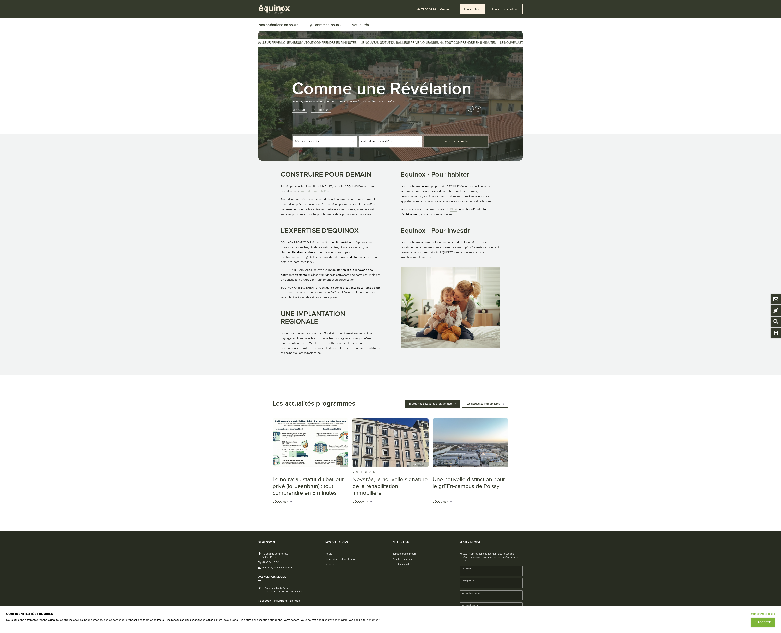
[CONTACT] (776, 299)
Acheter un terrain (403, 559)
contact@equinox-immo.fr (277, 567)
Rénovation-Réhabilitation (340, 559)
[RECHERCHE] (776, 322)
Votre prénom (468, 580)
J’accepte (763, 622)
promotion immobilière (314, 191)
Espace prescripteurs (404, 553)
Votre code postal (470, 605)
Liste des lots (321, 107)
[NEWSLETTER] (776, 310)
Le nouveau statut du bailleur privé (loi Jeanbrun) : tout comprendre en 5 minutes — (276, 43)
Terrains (329, 564)
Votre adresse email (471, 593)
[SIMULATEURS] (776, 333)
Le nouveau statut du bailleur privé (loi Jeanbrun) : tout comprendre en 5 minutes (308, 486)
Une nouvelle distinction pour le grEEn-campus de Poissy (469, 483)
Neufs (328, 553)
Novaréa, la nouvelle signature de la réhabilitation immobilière (390, 483)
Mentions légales (402, 564)
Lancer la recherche (456, 141)
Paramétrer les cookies (762, 614)
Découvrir (299, 107)
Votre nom (466, 568)
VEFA (453, 209)
